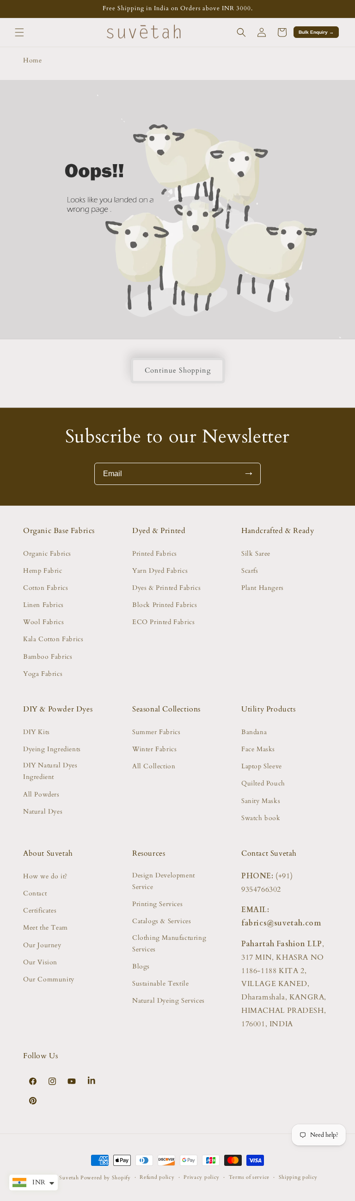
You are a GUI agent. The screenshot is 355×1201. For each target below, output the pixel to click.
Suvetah (69, 1177)
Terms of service (249, 1177)
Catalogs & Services (161, 921)
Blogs (141, 966)
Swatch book (261, 818)
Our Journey (42, 945)
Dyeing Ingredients (52, 749)
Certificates (39, 910)
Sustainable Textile (160, 983)
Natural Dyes (42, 811)
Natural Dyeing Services (168, 1000)
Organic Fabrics (47, 553)
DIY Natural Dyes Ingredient (50, 771)
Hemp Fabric (42, 570)
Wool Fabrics (43, 622)
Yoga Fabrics (42, 673)
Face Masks (258, 749)
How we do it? (45, 876)
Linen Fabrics (43, 604)
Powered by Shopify (105, 1177)
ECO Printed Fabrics (163, 622)
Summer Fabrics (156, 732)
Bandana (254, 732)
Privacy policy (202, 1177)
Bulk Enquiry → (316, 32)
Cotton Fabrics (45, 587)
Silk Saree (255, 553)
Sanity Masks (260, 801)
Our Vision (40, 962)
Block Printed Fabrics (164, 604)
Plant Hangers (262, 587)
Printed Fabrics (154, 553)
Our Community (48, 979)
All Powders (41, 794)
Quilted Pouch (263, 783)
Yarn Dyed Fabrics (160, 570)
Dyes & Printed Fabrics (166, 587)
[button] (19, 32)
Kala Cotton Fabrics (53, 639)
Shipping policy (298, 1177)
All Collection (153, 766)
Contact (35, 893)
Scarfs (249, 570)
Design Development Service (163, 881)
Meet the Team (45, 927)
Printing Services (157, 904)
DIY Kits (36, 732)
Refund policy (157, 1177)
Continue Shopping (178, 370)
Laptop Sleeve (261, 766)
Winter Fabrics (154, 749)
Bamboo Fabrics (47, 656)
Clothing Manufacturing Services (169, 943)
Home (32, 60)
